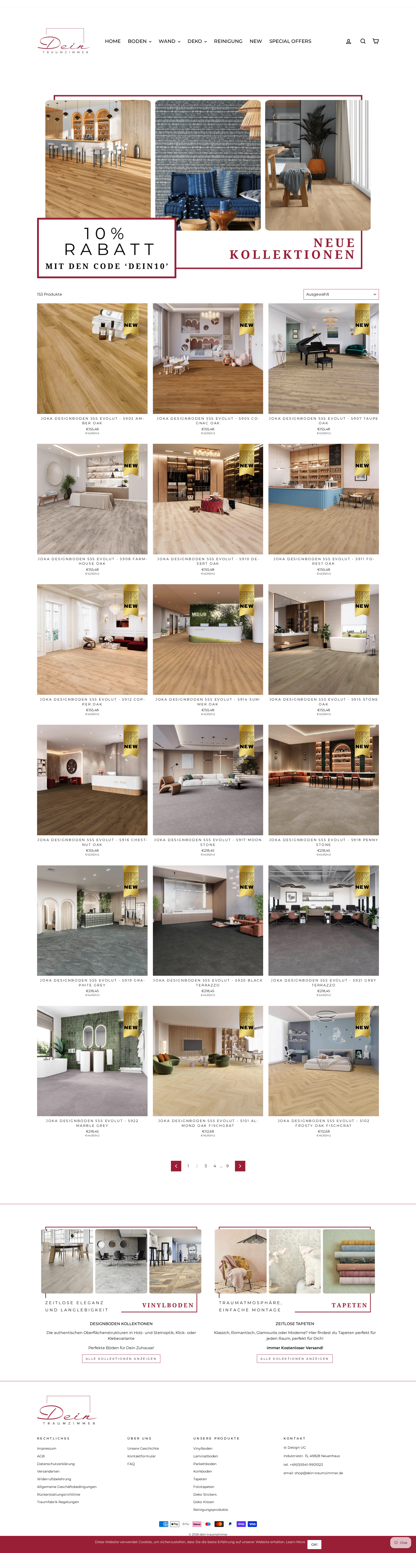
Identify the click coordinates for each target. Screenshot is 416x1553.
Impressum (46, 1448)
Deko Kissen (203, 1502)
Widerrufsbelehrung (54, 1479)
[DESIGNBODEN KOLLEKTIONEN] (121, 1269)
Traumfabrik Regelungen (58, 1502)
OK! (314, 1544)
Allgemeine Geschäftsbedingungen (67, 1487)
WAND (168, 41)
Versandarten (48, 1471)
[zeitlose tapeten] (295, 1269)
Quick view (92, 409)
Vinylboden (202, 1448)
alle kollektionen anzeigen (121, 1359)
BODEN (138, 41)
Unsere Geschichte (143, 1448)
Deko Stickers (205, 1494)
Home (113, 41)
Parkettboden (204, 1464)
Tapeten (200, 1479)
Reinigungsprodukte (210, 1510)
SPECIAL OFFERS (290, 41)
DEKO (195, 41)
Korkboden (202, 1471)
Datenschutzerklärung (56, 1464)
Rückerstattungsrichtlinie (58, 1494)
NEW (256, 41)
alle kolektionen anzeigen (294, 1359)
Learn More (295, 1542)
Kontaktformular (141, 1456)
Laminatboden (205, 1456)
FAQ (131, 1464)
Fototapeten (203, 1487)
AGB (41, 1456)
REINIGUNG (228, 41)
